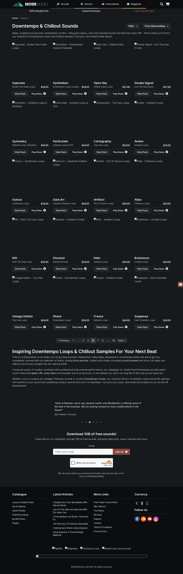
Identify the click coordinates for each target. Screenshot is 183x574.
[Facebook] (137, 519)
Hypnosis (18, 83)
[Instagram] (156, 519)
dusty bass (50, 373)
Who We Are (100, 506)
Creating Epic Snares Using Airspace (70, 528)
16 (113, 340)
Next (120, 340)
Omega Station (22, 316)
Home (15, 18)
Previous (64, 340)
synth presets (131, 360)
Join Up (119, 451)
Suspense (141, 316)
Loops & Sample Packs (23, 502)
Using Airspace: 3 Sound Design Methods (68, 533)
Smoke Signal (144, 83)
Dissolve (59, 258)
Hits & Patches (19, 506)
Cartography (102, 141)
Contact (97, 523)
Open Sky (100, 83)
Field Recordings (20, 515)
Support (97, 519)
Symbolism (60, 83)
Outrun (17, 199)
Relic (97, 258)
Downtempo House (95, 378)
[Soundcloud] (143, 519)
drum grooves (80, 360)
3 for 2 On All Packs (144, 11)
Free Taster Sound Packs (106, 502)
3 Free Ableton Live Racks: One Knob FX (70, 518)
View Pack (20, 94)
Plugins (15, 523)
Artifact (99, 199)
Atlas (138, 199)
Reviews (98, 515)
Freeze (98, 316)
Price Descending (155, 26)
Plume (57, 316)
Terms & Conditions (103, 527)
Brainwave (142, 258)
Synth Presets (18, 510)
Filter (132, 26)
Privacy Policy (97, 476)
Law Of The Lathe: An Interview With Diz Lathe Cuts (70, 511)
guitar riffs (37, 373)
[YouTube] (149, 519)
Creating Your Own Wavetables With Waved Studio (70, 504)
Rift (14, 258)
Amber (139, 141)
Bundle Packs (18, 519)
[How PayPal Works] (57, 548)
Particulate (60, 141)
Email (91, 445)
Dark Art (58, 199)
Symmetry (19, 141)
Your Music (99, 510)
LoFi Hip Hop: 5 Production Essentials (70, 524)
